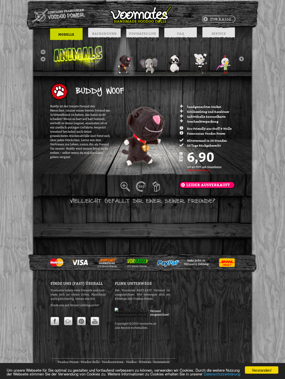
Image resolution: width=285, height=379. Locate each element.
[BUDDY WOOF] (124, 61)
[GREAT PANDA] (174, 61)
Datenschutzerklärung (222, 374)
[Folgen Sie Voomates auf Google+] (68, 321)
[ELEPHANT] (149, 61)
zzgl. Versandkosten (212, 167)
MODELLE (66, 34)
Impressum (161, 362)
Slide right (241, 59)
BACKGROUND (104, 33)
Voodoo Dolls (90, 362)
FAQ (180, 33)
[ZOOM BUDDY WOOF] (128, 186)
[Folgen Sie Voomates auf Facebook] (54, 321)
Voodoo (131, 362)
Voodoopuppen (113, 362)
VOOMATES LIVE (142, 33)
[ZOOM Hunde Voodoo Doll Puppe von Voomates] (159, 186)
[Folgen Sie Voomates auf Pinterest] (81, 321)
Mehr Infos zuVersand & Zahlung (196, 262)
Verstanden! (262, 370)
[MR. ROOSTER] (225, 61)
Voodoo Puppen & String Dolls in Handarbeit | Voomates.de (101, 14)
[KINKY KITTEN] (200, 61)
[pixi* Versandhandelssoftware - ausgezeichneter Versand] (132, 316)
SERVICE (219, 33)
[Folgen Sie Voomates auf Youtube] (94, 321)
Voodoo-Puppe (67, 362)
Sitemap (145, 362)
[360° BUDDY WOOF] (143, 186)
